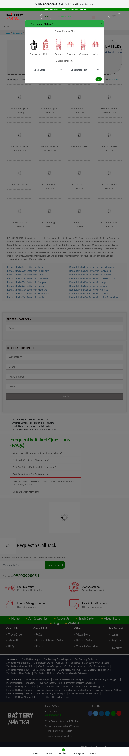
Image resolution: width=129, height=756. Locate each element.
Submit (64, 31)
